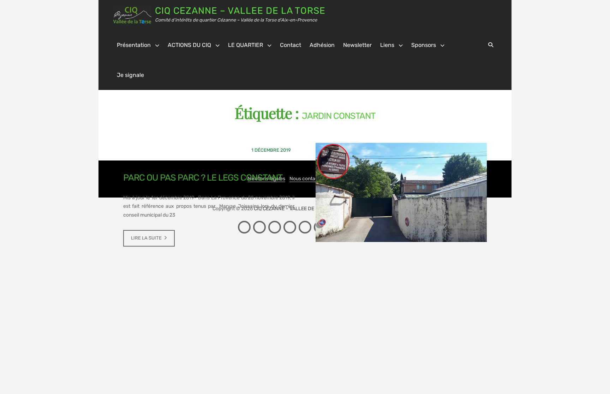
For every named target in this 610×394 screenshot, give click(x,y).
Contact (290, 45)
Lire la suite (146, 238)
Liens (387, 45)
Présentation (134, 45)
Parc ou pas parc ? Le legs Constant (202, 177)
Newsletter (357, 45)
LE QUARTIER (245, 45)
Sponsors (423, 45)
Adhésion (322, 45)
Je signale (130, 75)
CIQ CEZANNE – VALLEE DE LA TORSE (240, 10)
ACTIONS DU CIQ (189, 45)
